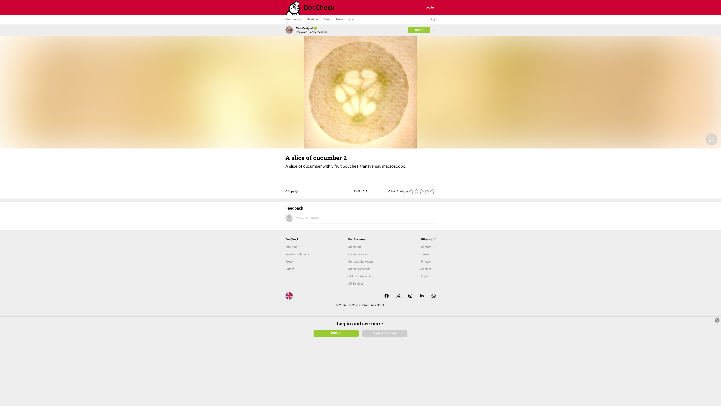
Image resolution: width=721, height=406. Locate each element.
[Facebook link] (387, 296)
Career (289, 269)
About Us (291, 247)
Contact (426, 247)
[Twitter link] (398, 296)
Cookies (426, 269)
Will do (336, 333)
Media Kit (354, 247)
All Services (356, 283)
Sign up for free (385, 333)
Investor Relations (297, 254)
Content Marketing (360, 261)
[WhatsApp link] (433, 296)
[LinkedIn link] (422, 296)
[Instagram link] (410, 296)
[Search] (432, 20)
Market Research (359, 269)
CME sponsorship (360, 276)
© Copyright (292, 191)
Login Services (358, 254)
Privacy (426, 261)
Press (289, 261)
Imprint (425, 276)
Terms (425, 254)
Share (419, 30)
